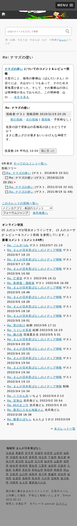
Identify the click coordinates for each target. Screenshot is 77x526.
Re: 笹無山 (15, 400)
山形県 (58, 453)
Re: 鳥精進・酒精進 (21, 283)
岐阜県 (14, 466)
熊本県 (36, 478)
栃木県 (23, 457)
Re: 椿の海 (15, 334)
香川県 (43, 474)
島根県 (58, 470)
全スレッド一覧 (64, 428)
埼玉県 (43, 457)
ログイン (62, 503)
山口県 (23, 474)
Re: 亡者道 (15, 278)
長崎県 (26, 478)
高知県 (62, 474)
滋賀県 (52, 466)
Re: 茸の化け (16, 325)
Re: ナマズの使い (18, 172)
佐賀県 (17, 478)
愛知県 (33, 466)
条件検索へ (40, 212)
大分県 (45, 478)
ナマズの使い (14, 68)
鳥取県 (48, 470)
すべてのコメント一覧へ (30, 163)
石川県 (39, 461)
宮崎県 (55, 478)
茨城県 (14, 457)
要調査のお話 (37, 482)
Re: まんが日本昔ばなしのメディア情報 (34, 250)
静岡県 (23, 466)
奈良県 (26, 470)
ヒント (62, 40)
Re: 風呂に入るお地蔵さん (25, 409)
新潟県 (20, 461)
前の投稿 (16, 119)
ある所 (23, 482)
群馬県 (33, 457)
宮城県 (39, 453)
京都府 (62, 466)
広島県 (14, 474)
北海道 (10, 453)
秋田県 (48, 453)
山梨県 (58, 461)
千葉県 (52, 457)
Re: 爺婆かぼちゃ (19, 419)
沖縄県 (14, 482)
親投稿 (46, 119)
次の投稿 (32, 119)
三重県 (43, 466)
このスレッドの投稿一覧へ (20, 203)
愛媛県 (52, 474)
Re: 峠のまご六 (18, 405)
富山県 (29, 461)
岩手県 (29, 453)
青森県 (20, 453)
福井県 (48, 461)
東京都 (62, 457)
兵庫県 (17, 470)
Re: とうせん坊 (18, 395)
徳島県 (33, 474)
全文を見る (21, 97)
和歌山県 (37, 470)
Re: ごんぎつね (18, 245)
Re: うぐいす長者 (19, 330)
